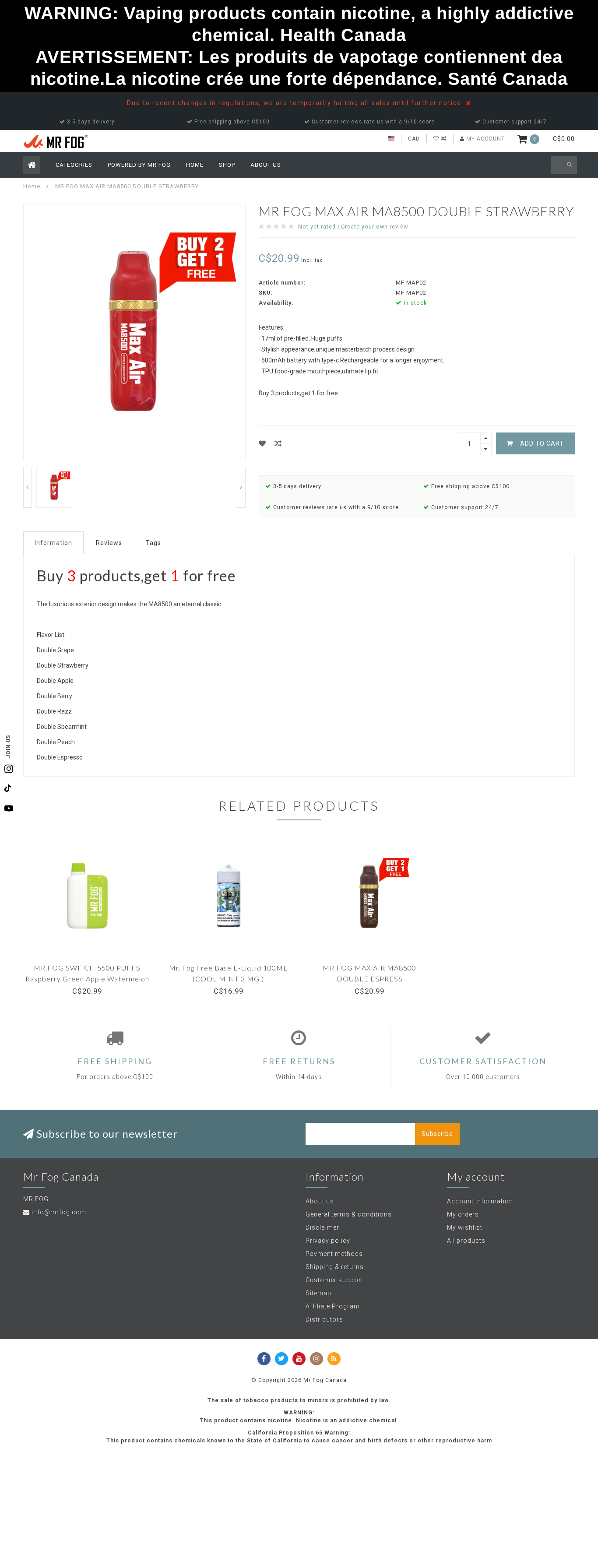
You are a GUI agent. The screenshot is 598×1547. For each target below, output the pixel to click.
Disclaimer (322, 1227)
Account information (480, 1201)
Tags (153, 542)
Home (195, 165)
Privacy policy (328, 1240)
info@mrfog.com (59, 1212)
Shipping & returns (335, 1266)
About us (320, 1201)
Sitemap (318, 1293)
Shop (227, 165)
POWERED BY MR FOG (139, 165)
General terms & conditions (349, 1214)
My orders (463, 1214)
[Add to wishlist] (262, 443)
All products (466, 1240)
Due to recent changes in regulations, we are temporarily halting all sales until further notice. (296, 102)
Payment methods (334, 1253)
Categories (74, 165)
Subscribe (437, 1133)
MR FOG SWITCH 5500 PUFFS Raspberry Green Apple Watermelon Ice (87, 978)
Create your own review (374, 226)
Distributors (324, 1319)
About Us (265, 165)
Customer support (334, 1279)
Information (53, 542)
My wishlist (464, 1227)
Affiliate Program (333, 1306)
